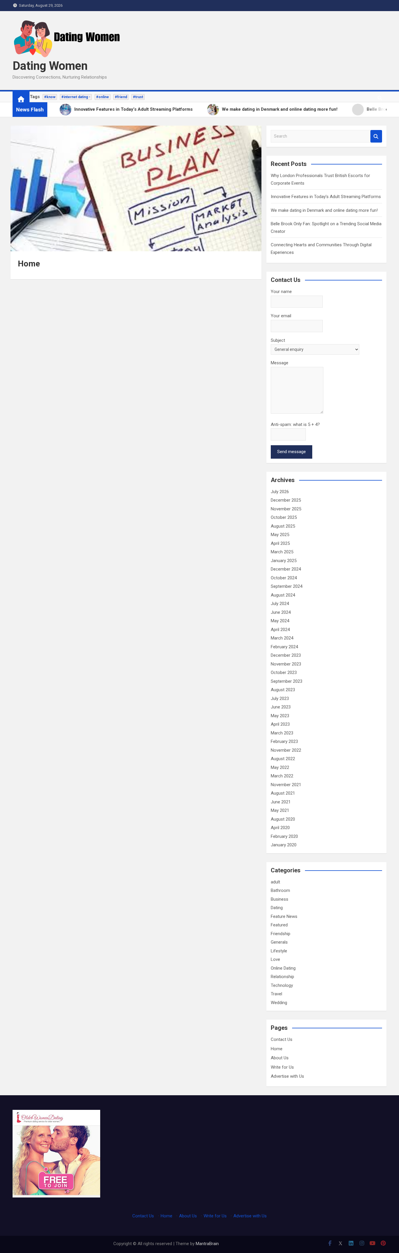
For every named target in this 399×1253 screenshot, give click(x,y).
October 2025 (284, 517)
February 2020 (284, 836)
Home (276, 1048)
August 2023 (283, 689)
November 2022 (286, 750)
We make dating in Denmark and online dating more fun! (324, 210)
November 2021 (286, 784)
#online (102, 97)
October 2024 (284, 577)
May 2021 (280, 810)
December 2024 (286, 569)
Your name (281, 291)
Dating (277, 907)
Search (376, 136)
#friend (121, 97)
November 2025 (286, 509)
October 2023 (284, 672)
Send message (291, 451)
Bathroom (280, 890)
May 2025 (280, 534)
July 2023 (280, 698)
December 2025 (286, 500)
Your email (281, 315)
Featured (279, 925)
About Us (280, 1057)
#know (49, 97)
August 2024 (283, 595)
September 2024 (286, 586)
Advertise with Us (287, 1076)
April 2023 (280, 724)
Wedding (279, 1002)
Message (279, 362)
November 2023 (286, 664)
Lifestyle (279, 951)
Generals (279, 942)
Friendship (280, 933)
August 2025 (283, 526)
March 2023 (282, 733)
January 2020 (283, 845)
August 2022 (283, 758)
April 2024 (280, 629)
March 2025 (282, 551)
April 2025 (280, 543)
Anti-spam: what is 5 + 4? (295, 424)
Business (279, 899)
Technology (282, 985)
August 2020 (283, 819)
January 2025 (283, 560)
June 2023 (281, 707)
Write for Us (282, 1067)
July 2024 (280, 603)
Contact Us (281, 1039)
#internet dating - (75, 97)
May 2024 (280, 620)
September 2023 (286, 681)
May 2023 (280, 715)
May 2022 (280, 767)
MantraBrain (207, 1243)
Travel (276, 993)
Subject (278, 340)
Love (275, 959)
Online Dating (283, 968)
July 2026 (280, 491)
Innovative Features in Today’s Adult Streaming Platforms (326, 196)
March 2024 (282, 638)
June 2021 (281, 802)
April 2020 (280, 827)
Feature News (284, 916)
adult (275, 882)
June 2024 (281, 612)
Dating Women (50, 66)
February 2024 (284, 646)
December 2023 (286, 655)
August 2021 (283, 793)
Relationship (282, 976)
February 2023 (284, 741)
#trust (138, 97)
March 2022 (282, 776)
